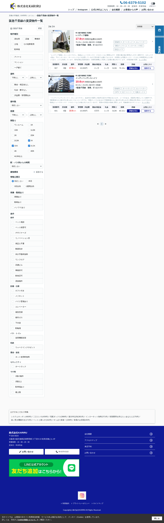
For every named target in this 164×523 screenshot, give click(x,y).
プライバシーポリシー (81, 503)
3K (32, 141)
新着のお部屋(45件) (82, 420)
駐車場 (17, 49)
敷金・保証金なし (21, 85)
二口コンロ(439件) (40, 417)
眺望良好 (19, 249)
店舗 (27, 39)
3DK (16, 146)
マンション (18, 62)
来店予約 (88, 446)
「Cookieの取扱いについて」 (26, 520)
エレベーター (20, 307)
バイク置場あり (21, 301)
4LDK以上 (18, 156)
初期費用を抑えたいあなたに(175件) (124, 417)
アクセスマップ (91, 440)
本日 (30, 181)
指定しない (18, 181)
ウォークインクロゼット (25, 347)
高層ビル (19, 265)
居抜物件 (19, 281)
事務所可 (19, 270)
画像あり (18, 197)
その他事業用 (29, 44)
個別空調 (19, 312)
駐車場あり (19, 387)
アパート (18, 57)
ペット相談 (19, 222)
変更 (40, 28)
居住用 (17, 39)
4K (15, 151)
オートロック (20, 366)
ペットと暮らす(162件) (42, 420)
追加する (147, 68)
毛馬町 (89, 33)
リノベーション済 (22, 238)
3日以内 (17, 186)
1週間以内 (30, 186)
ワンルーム (18, 125)
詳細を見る (133, 68)
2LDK (16, 141)
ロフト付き (19, 291)
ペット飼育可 (20, 227)
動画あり (18, 202)
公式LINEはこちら (99, 10)
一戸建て (18, 68)
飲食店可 (19, 276)
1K (32, 125)
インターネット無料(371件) (97, 417)
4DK (32, 151)
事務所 (37, 39)
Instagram (83, 10)
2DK (32, 135)
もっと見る (143, 60)
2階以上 (18, 381)
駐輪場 (18, 328)
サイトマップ (98, 503)
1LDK (33, 130)
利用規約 (66, 503)
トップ (71, 10)
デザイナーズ (20, 233)
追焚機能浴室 (20, 338)
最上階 (18, 392)
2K (15, 135)
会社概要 (116, 10)
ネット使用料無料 (22, 357)
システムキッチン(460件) (21, 417)
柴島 (89, 45)
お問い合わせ (147, 10)
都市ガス (19, 317)
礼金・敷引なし (20, 90)
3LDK (33, 146)
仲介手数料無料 (21, 254)
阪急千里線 (81, 45)
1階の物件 (19, 376)
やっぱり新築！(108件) (63, 420)
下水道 (18, 323)
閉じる (157, 518)
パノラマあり (19, 207)
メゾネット (19, 296)
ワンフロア (19, 260)
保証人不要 (19, 243)
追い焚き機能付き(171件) (21, 420)
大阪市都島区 (81, 33)
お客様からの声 (131, 10)
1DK (16, 130)
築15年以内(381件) (76, 417)
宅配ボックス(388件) (58, 417)
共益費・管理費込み (22, 95)
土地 (16, 44)
